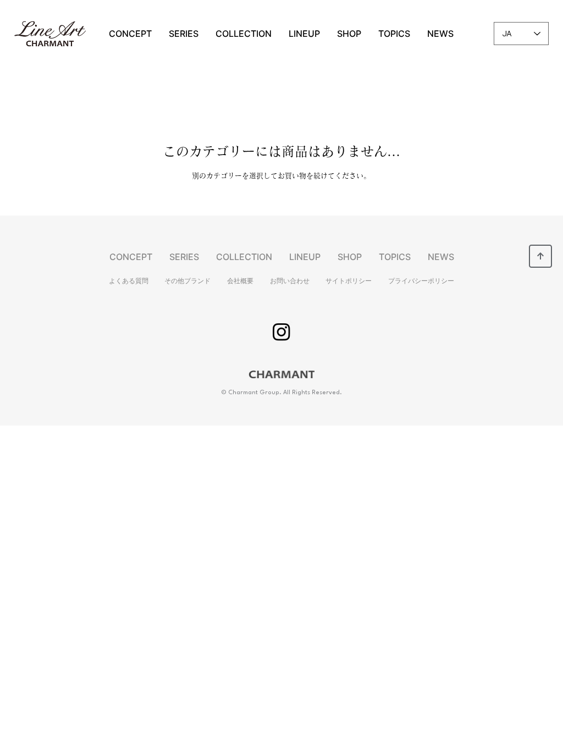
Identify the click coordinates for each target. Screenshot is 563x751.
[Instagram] (281, 331)
